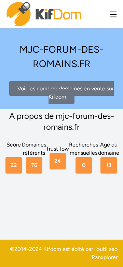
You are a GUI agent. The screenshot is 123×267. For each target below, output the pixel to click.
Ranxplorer (105, 257)
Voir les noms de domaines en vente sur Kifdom (65, 92)
